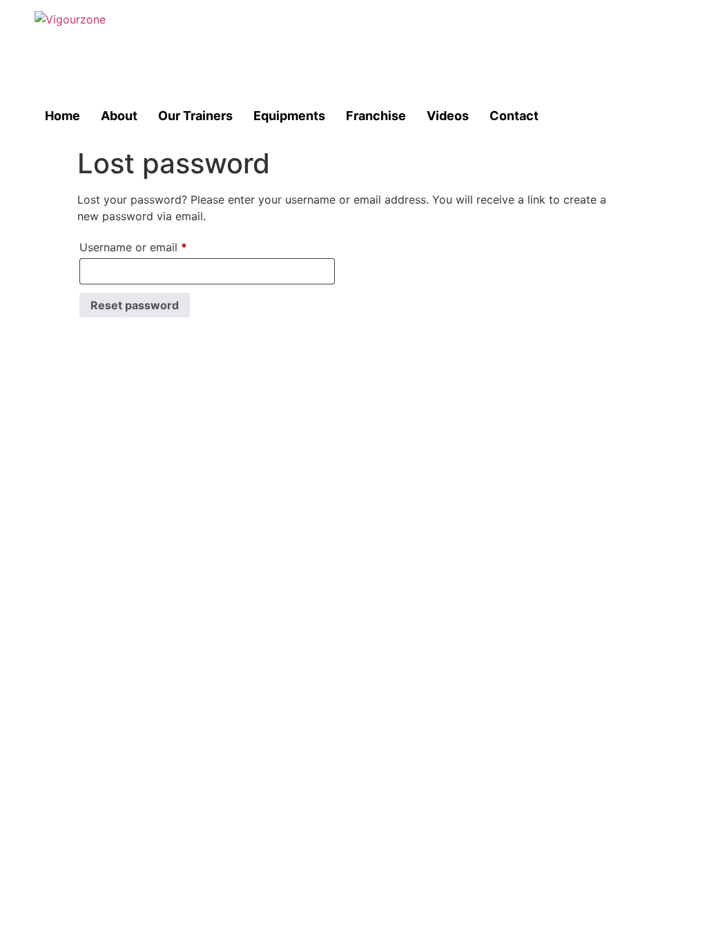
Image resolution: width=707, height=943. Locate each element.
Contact (514, 115)
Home (62, 115)
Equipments (289, 115)
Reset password (134, 305)
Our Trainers (195, 115)
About (119, 115)
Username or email (156, 245)
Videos (448, 115)
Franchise (376, 115)
